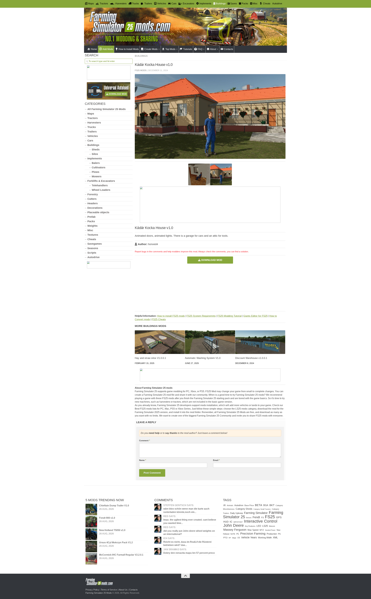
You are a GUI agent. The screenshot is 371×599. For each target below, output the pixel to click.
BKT (271, 505)
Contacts (133, 589)
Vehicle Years (249, 537)
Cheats (91, 239)
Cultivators (98, 167)
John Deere (233, 525)
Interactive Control (260, 521)
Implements (94, 158)
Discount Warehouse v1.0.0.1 (251, 358)
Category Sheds (244, 509)
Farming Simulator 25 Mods (99, 593)
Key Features (250, 526)
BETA (258, 505)
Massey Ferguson (234, 529)
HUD (226, 521)
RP (230, 538)
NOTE (232, 534)
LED (259, 526)
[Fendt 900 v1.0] (91, 522)
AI (224, 505)
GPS (279, 517)
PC (237, 534)
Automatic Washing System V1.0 (202, 358)
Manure (272, 526)
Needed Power (270, 530)
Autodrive (277, 3)
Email (216, 460)
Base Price (249, 505)
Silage (234, 538)
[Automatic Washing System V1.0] (210, 342)
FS (262, 517)
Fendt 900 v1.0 (107, 518)
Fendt (256, 517)
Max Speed (253, 530)
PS (279, 534)
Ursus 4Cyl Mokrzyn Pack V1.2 (116, 542)
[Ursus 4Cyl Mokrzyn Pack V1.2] (91, 546)
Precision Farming (252, 533)
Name (142, 460)
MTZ (262, 530)
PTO (225, 537)
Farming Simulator (256, 512)
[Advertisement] (210, 287)
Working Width (265, 537)
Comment (144, 440)
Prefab (91, 216)
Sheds (96, 149)
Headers (92, 203)
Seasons (92, 248)
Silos (95, 154)
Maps (90, 113)
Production (272, 534)
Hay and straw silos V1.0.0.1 (150, 358)
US (238, 538)
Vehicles (92, 136)
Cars (90, 140)
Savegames (94, 243)
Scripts (91, 252)
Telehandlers (100, 185)
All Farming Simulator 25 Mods (106, 109)
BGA (265, 505)
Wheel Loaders (101, 189)
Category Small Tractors (262, 509)
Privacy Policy (92, 589)
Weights (92, 225)
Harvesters (94, 122)
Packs (91, 221)
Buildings (141, 56)
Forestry (92, 194)
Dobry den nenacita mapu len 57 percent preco (189, 553)
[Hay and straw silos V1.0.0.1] (160, 342)
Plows (95, 172)
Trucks (91, 127)
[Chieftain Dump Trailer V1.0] (91, 509)
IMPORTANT (238, 522)
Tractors (92, 118)
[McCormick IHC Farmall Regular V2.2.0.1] (91, 559)
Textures (92, 234)
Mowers (96, 176)
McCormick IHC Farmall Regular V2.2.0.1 (121, 555)
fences (248, 518)
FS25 (270, 516)
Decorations (94, 207)
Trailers (92, 131)
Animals (230, 505)
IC (231, 521)
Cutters (92, 198)
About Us (123, 589)
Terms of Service (109, 589)
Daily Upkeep (236, 513)
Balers (96, 163)
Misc (90, 230)
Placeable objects (98, 212)
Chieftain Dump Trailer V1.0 (114, 505)
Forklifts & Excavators (101, 180)
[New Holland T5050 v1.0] (91, 534)
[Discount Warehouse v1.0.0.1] (260, 342)
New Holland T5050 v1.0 (112, 530)
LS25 (265, 525)
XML (275, 537)
